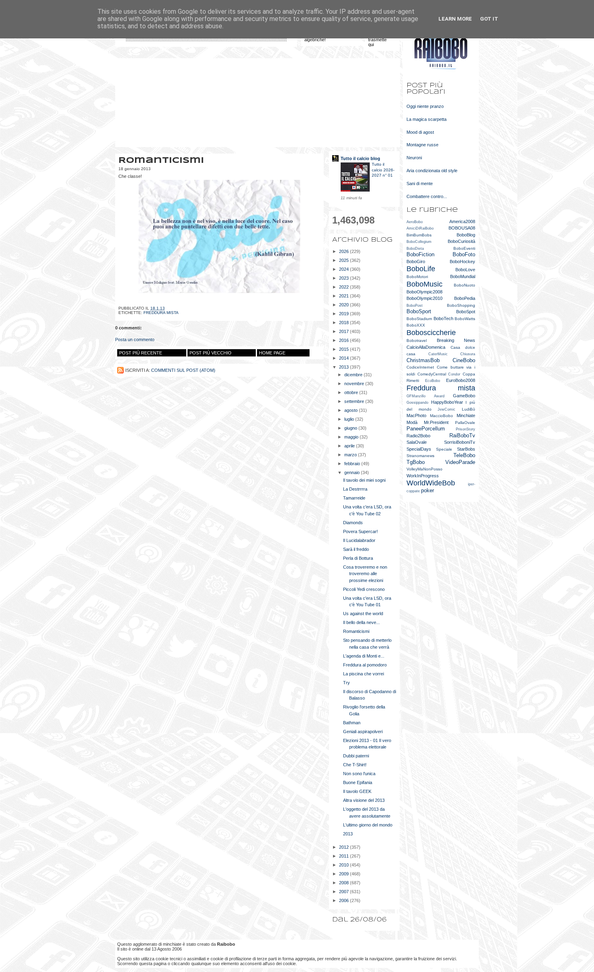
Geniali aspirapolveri (363, 731)
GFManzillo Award (425, 396)
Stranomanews (420, 455)
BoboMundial (462, 276)
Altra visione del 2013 (364, 800)
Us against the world (363, 613)
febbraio (352, 463)
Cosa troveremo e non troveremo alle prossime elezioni (365, 574)
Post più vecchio (211, 352)
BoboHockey (462, 261)
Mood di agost (420, 132)
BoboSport (419, 311)
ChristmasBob (423, 360)
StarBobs (466, 449)
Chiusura (467, 354)
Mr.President (436, 422)
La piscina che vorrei (363, 673)
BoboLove (465, 269)
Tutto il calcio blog (360, 158)
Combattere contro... (427, 196)
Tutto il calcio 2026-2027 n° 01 (383, 169)
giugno (351, 428)
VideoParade (460, 462)
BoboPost (415, 306)
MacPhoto (416, 415)
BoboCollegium (419, 242)
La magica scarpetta (427, 119)
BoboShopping (461, 305)
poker (427, 490)
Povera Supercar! (360, 531)
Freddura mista (161, 312)
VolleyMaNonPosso (424, 469)
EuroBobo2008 (460, 380)
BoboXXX (416, 325)
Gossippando (417, 403)
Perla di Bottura (358, 558)
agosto (351, 410)
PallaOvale (465, 422)
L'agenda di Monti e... (363, 656)
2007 (344, 891)
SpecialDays (419, 449)
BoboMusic (424, 284)
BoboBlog (466, 234)
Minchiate (466, 415)
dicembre (354, 374)
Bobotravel (417, 340)
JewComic (446, 409)
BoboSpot (465, 311)
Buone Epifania (357, 782)
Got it (489, 19)
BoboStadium (419, 318)
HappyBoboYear (447, 402)
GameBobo (464, 395)
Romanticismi (356, 631)
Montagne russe (422, 144)
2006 (344, 900)
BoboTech (443, 318)
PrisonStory (465, 429)
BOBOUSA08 (462, 228)
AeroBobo (415, 222)
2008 (344, 882)
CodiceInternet (420, 367)
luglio (349, 419)
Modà (412, 422)
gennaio (352, 472)
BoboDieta (415, 249)
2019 (344, 313)
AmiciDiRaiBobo (420, 228)
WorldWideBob (431, 483)
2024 (344, 269)
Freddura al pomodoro (365, 664)
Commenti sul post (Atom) (183, 370)
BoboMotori (417, 276)
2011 (344, 856)
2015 (344, 349)
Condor (454, 374)
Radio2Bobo (418, 435)
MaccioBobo (441, 415)
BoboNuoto (464, 285)
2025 (344, 260)
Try (346, 682)
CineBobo (464, 360)
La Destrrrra (355, 489)
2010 (344, 864)
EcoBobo (432, 381)
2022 (344, 287)
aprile (350, 445)
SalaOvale (417, 442)
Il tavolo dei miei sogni (364, 480)
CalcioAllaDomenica (426, 347)
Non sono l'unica (359, 773)
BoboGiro (416, 261)
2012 (344, 847)
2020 (344, 304)
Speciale (444, 449)
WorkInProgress (423, 475)
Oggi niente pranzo (425, 106)
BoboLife (421, 269)
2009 (344, 873)
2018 (344, 322)
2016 (344, 340)
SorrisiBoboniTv (459, 442)
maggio (352, 436)
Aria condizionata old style (432, 170)
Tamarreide (354, 497)
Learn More (455, 19)
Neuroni (414, 157)
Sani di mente (420, 183)
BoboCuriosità (461, 241)
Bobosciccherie (431, 333)
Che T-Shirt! (355, 764)
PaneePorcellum (426, 429)
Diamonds (353, 522)
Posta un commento (134, 339)
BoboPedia (464, 298)
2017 (344, 331)
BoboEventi (464, 248)
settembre (354, 401)
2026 (344, 251)
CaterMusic (438, 354)
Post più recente (140, 352)
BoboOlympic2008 (424, 291)
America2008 (462, 221)
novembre (354, 383)
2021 (344, 295)
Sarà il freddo (356, 549)
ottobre (351, 392)
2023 (344, 278)
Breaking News (456, 340)
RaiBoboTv (462, 435)
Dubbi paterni (356, 755)
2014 (344, 358)
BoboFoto (464, 254)
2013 (344, 367)
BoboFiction (420, 254)
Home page (272, 352)
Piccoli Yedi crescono (364, 589)
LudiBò (468, 409)
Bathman (351, 722)
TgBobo (416, 462)
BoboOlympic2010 (424, 298)
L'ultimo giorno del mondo (367, 824)
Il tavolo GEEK (357, 791)
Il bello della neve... (361, 622)
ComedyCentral (431, 374)
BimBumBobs (419, 235)
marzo (351, 454)
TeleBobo (464, 455)
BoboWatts (465, 318)
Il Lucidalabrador (359, 540)
